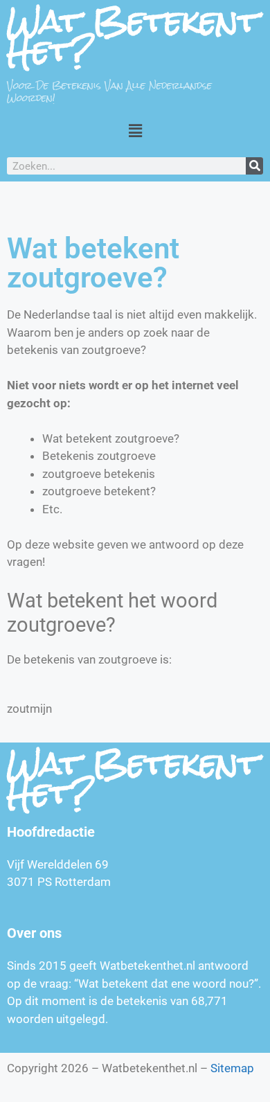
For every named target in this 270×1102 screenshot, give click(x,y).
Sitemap (232, 1068)
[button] (135, 130)
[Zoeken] (254, 166)
